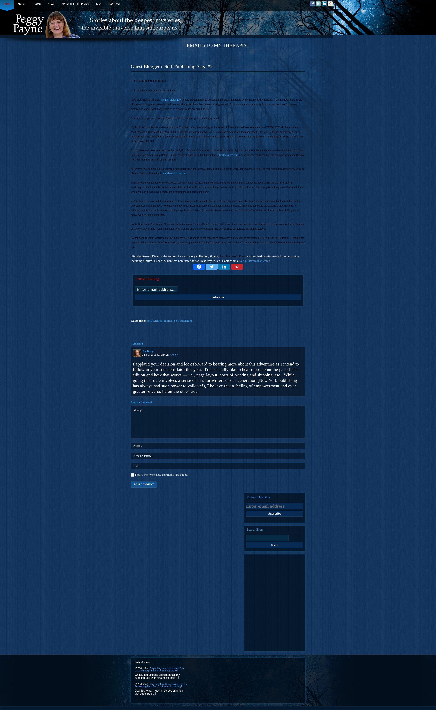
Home (7, 4)
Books (37, 4)
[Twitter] (212, 267)
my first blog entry (171, 99)
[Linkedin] (224, 267)
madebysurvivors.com (174, 173)
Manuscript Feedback (75, 4)
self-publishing (183, 320)
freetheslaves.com (228, 154)
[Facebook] (199, 267)
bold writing (154, 320)
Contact (115, 4)
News (51, 4)
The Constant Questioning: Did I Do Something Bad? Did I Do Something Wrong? (161, 685)
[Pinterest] (237, 267)
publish (168, 320)
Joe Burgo (148, 351)
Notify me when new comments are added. (161, 474)
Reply (174, 354)
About (22, 4)
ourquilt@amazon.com (254, 260)
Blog (99, 4)
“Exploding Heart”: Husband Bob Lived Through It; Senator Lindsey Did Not (159, 669)
